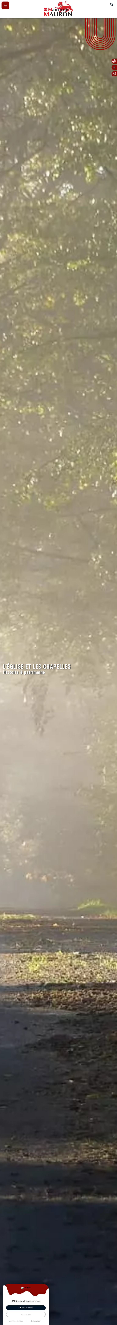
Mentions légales (16, 1321)
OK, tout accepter (26, 1308)
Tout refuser (26, 1314)
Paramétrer (36, 1321)
